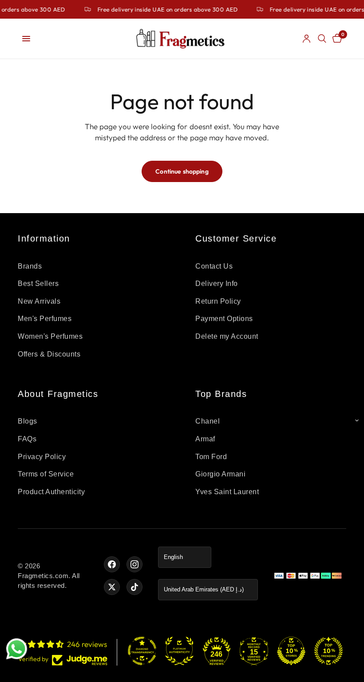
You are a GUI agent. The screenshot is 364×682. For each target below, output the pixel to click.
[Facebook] (112, 564)
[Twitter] (112, 587)
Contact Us (214, 266)
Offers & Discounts (49, 354)
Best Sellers (38, 283)
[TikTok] (134, 587)
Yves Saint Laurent (227, 492)
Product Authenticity (51, 492)
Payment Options (224, 318)
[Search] (322, 39)
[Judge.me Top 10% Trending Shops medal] (328, 651)
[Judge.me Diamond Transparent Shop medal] (142, 651)
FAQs (27, 439)
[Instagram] (134, 564)
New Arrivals (39, 301)
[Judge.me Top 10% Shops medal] (291, 651)
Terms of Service (46, 474)
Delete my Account (226, 336)
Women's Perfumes (50, 336)
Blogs (27, 421)
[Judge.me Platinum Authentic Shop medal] (179, 651)
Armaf (205, 439)
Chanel (207, 421)
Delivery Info (216, 283)
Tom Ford (211, 456)
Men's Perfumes (44, 318)
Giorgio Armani (220, 474)
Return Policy (218, 301)
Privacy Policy (42, 456)
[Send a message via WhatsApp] (16, 649)
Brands (30, 266)
